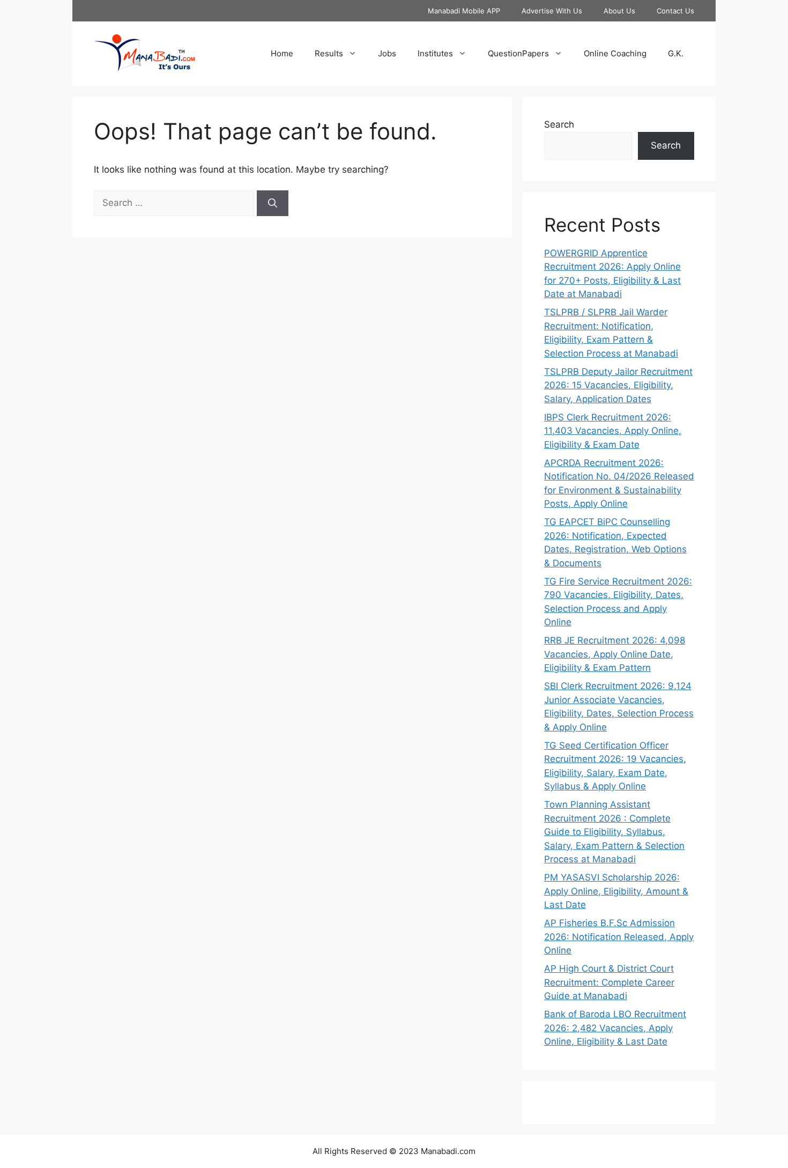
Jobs (387, 53)
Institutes (435, 53)
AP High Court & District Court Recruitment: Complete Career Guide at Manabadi (609, 982)
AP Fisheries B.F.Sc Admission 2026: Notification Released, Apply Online (619, 937)
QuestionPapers (518, 53)
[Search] (272, 203)
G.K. (675, 53)
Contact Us (675, 10)
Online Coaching (615, 53)
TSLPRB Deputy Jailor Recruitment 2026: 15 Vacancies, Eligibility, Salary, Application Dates (618, 385)
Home (282, 53)
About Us (619, 10)
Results (329, 53)
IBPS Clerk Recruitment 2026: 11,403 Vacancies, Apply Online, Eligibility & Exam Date (612, 431)
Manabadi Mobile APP (464, 10)
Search (559, 124)
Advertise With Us (552, 10)
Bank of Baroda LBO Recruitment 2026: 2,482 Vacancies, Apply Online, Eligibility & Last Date (615, 1028)
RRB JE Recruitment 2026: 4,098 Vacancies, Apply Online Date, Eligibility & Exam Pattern (614, 654)
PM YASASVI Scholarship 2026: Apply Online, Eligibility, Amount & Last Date (616, 891)
